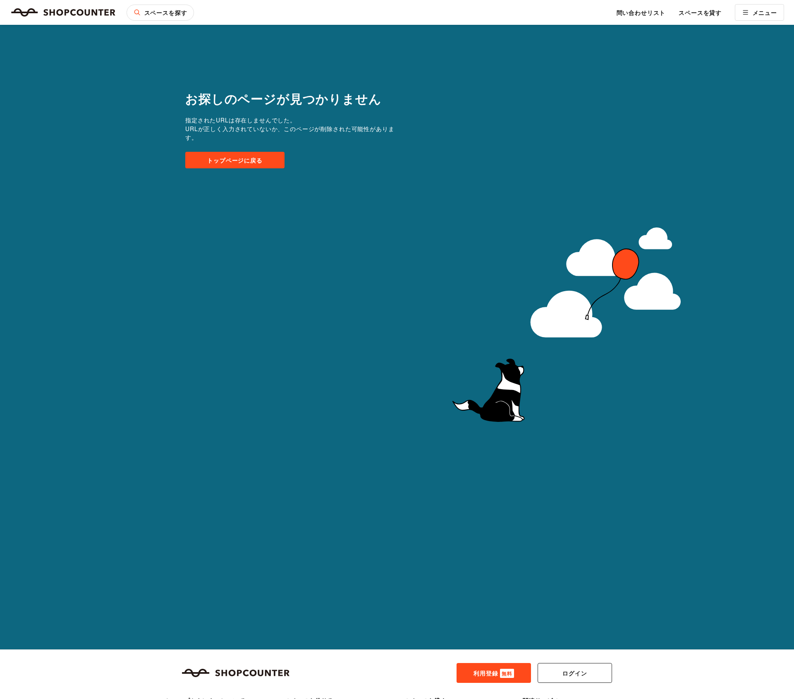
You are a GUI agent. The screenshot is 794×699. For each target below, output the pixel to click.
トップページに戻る (235, 160)
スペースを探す (165, 12)
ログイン (574, 673)
